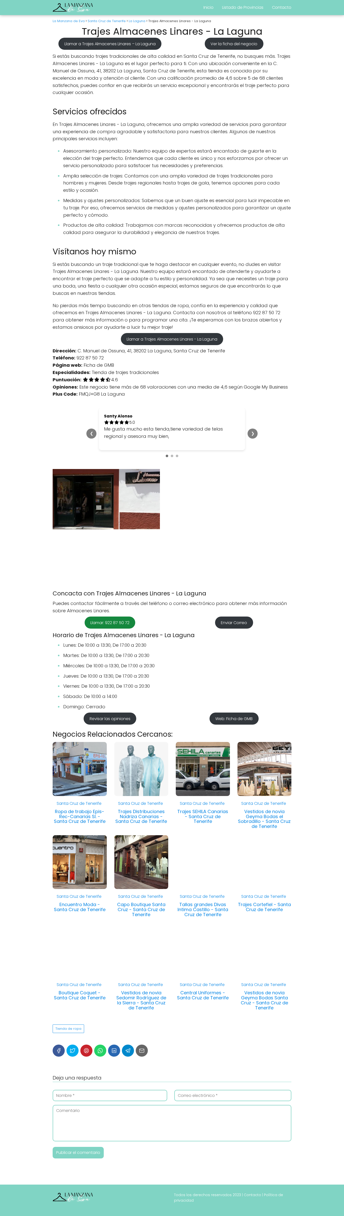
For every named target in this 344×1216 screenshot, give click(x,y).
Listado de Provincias (242, 7)
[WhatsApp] (100, 1051)
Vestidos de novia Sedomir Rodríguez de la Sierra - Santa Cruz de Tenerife (141, 1000)
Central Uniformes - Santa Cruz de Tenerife (203, 995)
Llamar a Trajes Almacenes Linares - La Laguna (172, 339)
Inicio (208, 7)
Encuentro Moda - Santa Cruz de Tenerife (80, 907)
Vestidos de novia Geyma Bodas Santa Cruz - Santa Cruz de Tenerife (264, 1000)
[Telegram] (128, 1051)
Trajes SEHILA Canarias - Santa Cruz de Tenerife (202, 816)
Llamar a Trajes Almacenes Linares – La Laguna (110, 43)
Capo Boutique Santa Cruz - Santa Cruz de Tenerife (141, 909)
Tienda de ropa (68, 1028)
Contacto (281, 7)
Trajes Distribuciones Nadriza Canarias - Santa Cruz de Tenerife (141, 816)
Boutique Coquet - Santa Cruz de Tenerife (80, 995)
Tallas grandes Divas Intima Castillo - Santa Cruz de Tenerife (203, 909)
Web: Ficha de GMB (234, 719)
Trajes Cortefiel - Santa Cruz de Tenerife (264, 907)
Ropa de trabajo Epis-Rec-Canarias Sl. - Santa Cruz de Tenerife (80, 816)
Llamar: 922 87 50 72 (109, 622)
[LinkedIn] (114, 1051)
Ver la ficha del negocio (234, 43)
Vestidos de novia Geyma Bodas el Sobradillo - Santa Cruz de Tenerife (264, 818)
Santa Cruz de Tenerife (79, 803)
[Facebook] (59, 1051)
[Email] (142, 1051)
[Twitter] (72, 1051)
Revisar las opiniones (110, 719)
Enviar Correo (234, 622)
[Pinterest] (86, 1051)
